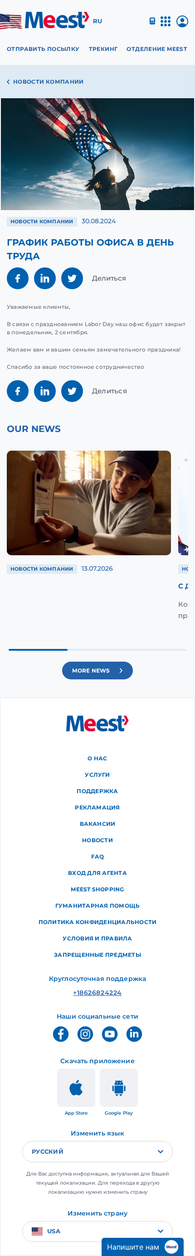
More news (91, 670)
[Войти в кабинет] (182, 24)
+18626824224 (97, 993)
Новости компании (48, 82)
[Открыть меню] (165, 25)
